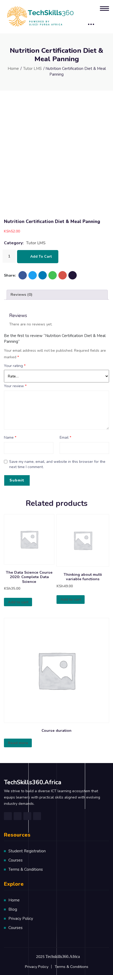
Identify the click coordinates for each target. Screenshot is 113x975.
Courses (15, 860)
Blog (12, 909)
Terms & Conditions (25, 869)
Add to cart (41, 256)
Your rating (15, 365)
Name (10, 437)
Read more (18, 742)
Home (13, 68)
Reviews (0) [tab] (21, 294)
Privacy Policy (20, 918)
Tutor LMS (32, 68)
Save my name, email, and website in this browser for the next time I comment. (57, 464)
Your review (15, 386)
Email (65, 437)
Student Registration (27, 851)
